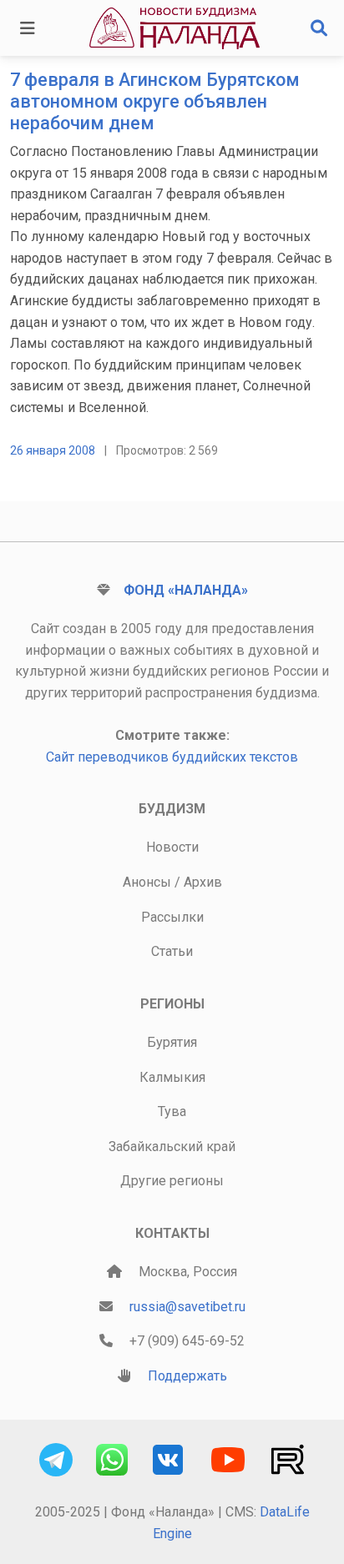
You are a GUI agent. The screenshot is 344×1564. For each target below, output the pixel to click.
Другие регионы (172, 1181)
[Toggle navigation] (27, 28)
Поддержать (187, 1376)
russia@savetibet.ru (187, 1307)
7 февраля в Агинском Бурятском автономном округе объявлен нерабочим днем (155, 101)
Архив (203, 882)
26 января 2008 (52, 450)
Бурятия (172, 1042)
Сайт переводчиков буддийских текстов (172, 757)
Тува (172, 1111)
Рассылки (172, 917)
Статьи (172, 951)
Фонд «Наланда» (186, 590)
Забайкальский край (172, 1146)
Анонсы (147, 882)
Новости (172, 847)
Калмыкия (172, 1077)
